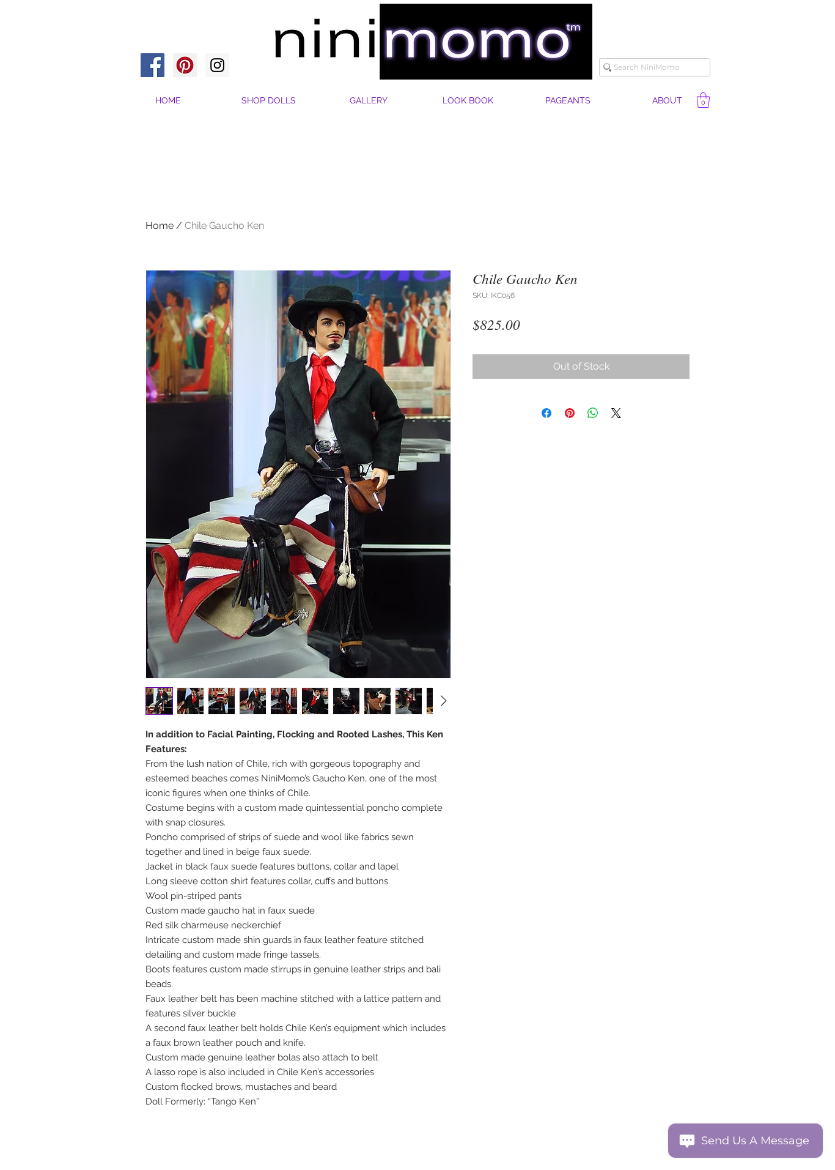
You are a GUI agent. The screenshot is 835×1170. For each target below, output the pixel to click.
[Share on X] (616, 413)
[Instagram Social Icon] (217, 65)
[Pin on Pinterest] (569, 413)
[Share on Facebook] (546, 413)
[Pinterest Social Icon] (185, 65)
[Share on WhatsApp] (593, 413)
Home (159, 225)
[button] (667, 100)
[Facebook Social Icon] (152, 65)
